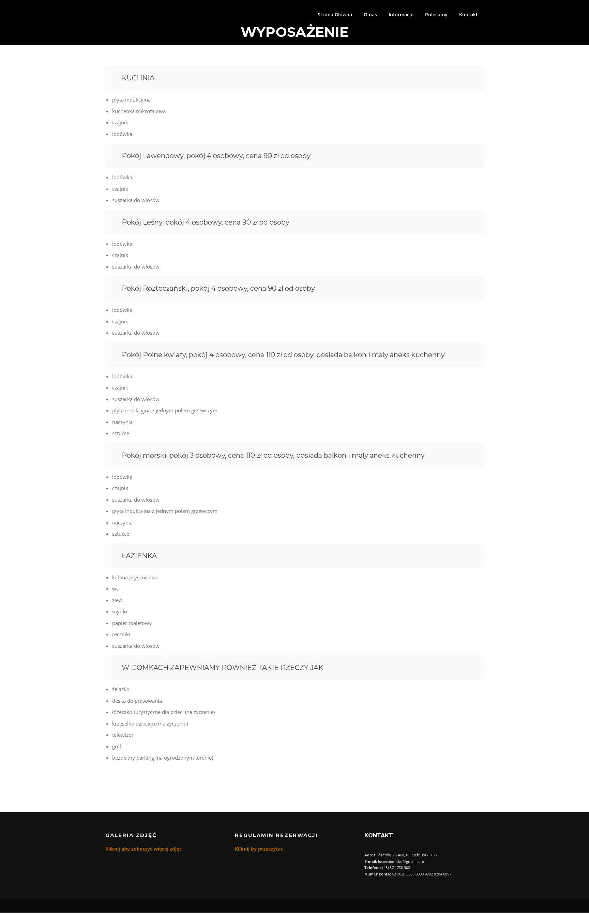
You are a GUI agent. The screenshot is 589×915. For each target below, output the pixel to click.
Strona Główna (335, 14)
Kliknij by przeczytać (259, 848)
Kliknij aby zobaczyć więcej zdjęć (143, 848)
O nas (370, 14)
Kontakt (468, 14)
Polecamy (436, 14)
